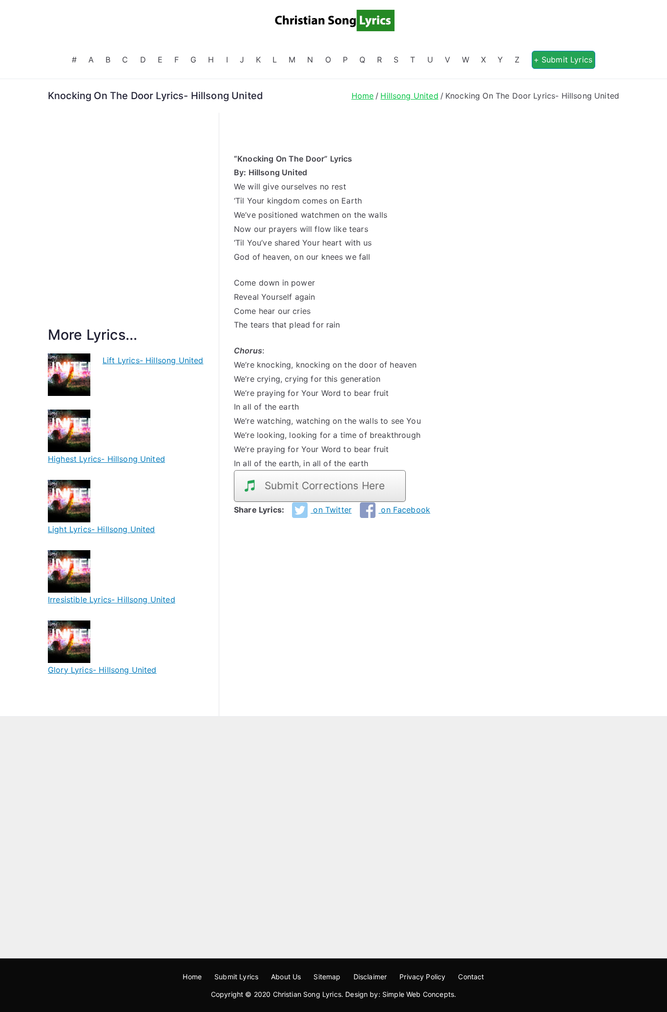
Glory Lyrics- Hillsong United (102, 670)
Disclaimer (370, 976)
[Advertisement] (126, 231)
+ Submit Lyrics (563, 59)
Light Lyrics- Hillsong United (101, 529)
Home (192, 976)
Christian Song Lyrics (307, 994)
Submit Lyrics (236, 976)
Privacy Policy (422, 976)
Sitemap (326, 976)
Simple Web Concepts (418, 994)
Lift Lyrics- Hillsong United (153, 360)
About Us (286, 976)
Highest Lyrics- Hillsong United (106, 459)
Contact (471, 976)
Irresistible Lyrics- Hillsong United (111, 599)
